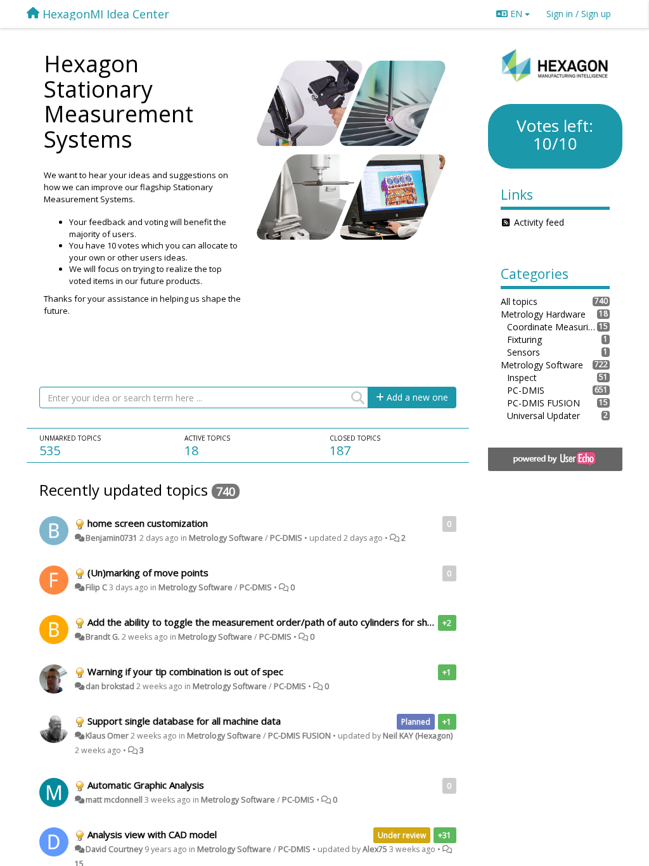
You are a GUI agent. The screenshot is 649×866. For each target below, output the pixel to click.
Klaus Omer (107, 735)
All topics (519, 301)
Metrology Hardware (543, 314)
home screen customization (147, 523)
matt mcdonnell (114, 799)
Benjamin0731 (112, 538)
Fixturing (524, 339)
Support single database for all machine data (184, 720)
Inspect (522, 378)
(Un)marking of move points (148, 572)
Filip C (96, 587)
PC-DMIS (286, 538)
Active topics (207, 438)
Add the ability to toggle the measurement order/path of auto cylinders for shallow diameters (292, 622)
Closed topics (355, 438)
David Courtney (114, 849)
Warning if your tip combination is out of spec (185, 671)
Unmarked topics (70, 438)
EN (516, 14)
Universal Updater (543, 416)
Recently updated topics (123, 489)
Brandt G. (103, 636)
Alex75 (375, 849)
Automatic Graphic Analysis (145, 785)
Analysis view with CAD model (152, 834)
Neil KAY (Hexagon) (418, 735)
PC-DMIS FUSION (299, 735)
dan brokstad (110, 686)
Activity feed (539, 222)
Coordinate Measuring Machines (552, 327)
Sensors (523, 352)
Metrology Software (226, 538)
